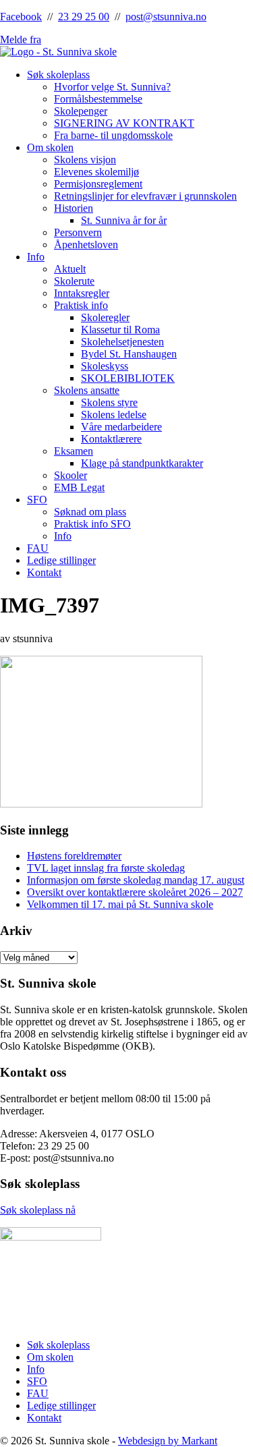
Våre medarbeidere (121, 426)
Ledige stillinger (61, 560)
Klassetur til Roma (120, 329)
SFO (37, 499)
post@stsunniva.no (165, 16)
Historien (73, 208)
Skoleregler (105, 317)
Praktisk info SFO (92, 524)
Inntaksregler (81, 293)
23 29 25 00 (83, 16)
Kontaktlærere (111, 439)
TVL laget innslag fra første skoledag (106, 868)
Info (36, 256)
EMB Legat (79, 487)
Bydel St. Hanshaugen (129, 354)
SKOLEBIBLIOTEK (128, 378)
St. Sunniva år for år (124, 220)
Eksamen (73, 451)
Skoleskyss (104, 366)
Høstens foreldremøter (74, 855)
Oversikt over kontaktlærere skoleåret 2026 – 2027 (135, 892)
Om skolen (50, 147)
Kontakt (44, 572)
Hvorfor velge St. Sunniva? (112, 86)
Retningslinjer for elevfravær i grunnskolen (145, 196)
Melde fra (20, 39)
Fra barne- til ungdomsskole (113, 135)
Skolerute (74, 281)
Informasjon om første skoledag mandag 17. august (135, 880)
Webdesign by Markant (167, 1440)
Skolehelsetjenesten (122, 341)
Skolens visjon (85, 159)
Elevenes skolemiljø (96, 171)
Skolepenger (80, 111)
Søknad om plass (90, 511)
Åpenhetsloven (86, 244)
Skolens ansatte (86, 390)
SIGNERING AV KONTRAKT (124, 123)
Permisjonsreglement (98, 184)
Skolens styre (109, 402)
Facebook (21, 16)
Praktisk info (81, 305)
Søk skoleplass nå (38, 1210)
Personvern (78, 232)
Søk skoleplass (58, 74)
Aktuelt (70, 269)
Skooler (70, 475)
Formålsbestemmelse (98, 99)
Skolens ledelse (113, 414)
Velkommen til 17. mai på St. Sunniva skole (120, 904)
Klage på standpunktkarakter (142, 463)
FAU (38, 548)
